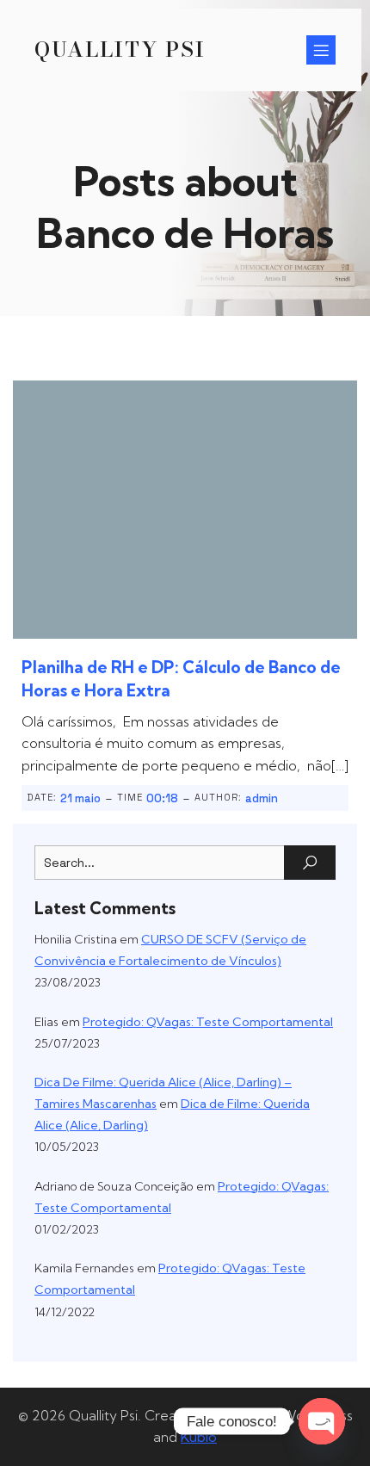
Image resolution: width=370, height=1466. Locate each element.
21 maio (80, 798)
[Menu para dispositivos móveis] (321, 50)
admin (261, 798)
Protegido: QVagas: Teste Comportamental (208, 1022)
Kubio (199, 1436)
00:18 (162, 798)
